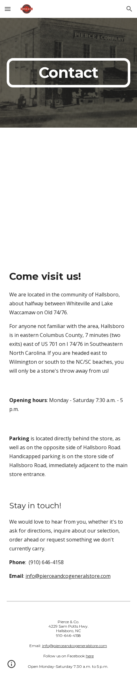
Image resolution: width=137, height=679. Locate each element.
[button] (7, 9)
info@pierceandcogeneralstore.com (68, 575)
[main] (69, 72)
